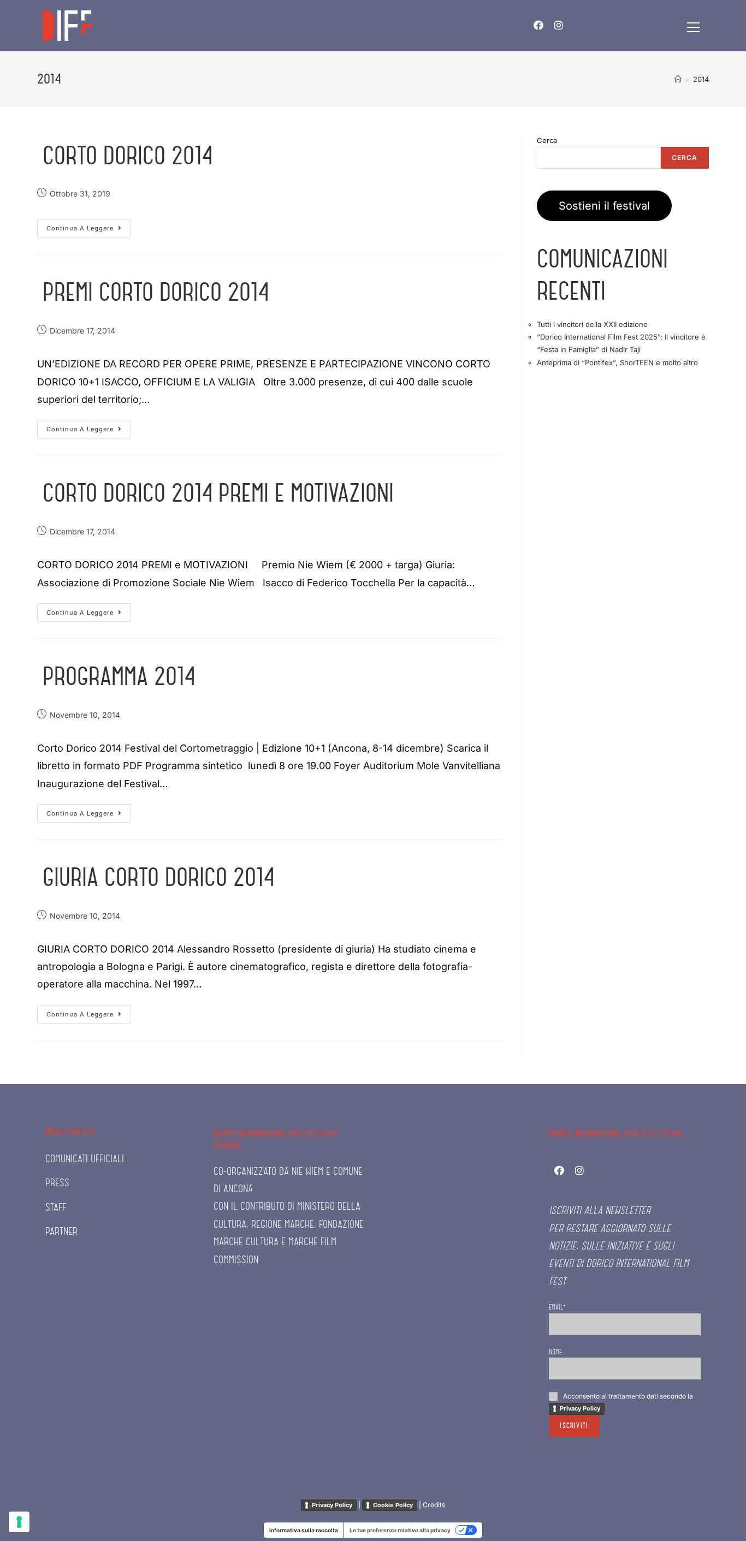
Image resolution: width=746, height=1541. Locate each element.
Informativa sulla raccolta (303, 1530)
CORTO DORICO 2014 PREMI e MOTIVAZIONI (218, 493)
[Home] (678, 79)
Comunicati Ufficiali (84, 1159)
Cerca (547, 140)
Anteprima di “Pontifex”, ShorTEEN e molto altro (617, 362)
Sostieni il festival (604, 205)
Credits (434, 1505)
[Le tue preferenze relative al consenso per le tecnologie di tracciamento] (19, 1522)
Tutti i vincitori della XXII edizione (592, 324)
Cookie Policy (393, 1505)
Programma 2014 (119, 676)
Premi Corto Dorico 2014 (156, 292)
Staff (55, 1207)
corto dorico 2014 (127, 155)
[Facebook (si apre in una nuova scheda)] (538, 25)
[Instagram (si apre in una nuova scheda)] (558, 25)
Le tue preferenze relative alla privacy (400, 1530)
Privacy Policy (580, 1408)
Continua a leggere (88, 230)
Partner (61, 1231)
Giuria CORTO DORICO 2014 (158, 877)
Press (57, 1183)
